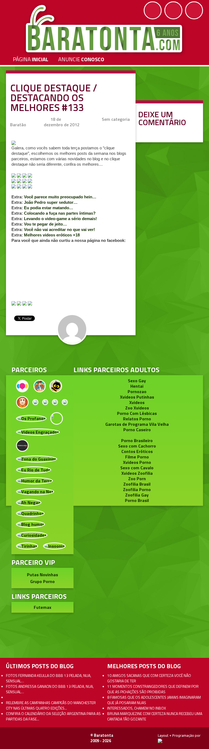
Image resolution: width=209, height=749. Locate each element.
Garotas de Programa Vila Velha (137, 424)
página (30, 59)
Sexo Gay (137, 380)
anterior (192, 342)
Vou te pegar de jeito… (45, 224)
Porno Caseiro (137, 429)
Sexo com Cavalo (136, 467)
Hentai (136, 386)
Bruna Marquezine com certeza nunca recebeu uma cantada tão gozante (154, 716)
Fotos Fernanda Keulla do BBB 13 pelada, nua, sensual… (48, 678)
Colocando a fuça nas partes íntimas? (60, 213)
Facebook (153, 10)
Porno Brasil (137, 500)
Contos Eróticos (137, 451)
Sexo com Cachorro (137, 446)
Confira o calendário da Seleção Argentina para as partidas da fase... (53, 716)
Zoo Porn (137, 478)
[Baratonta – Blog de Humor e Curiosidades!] (104, 29)
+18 (194, 10)
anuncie (81, 59)
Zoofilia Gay (137, 495)
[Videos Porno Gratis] (22, 445)
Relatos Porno (137, 418)
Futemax (42, 607)
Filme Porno (137, 457)
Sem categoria (116, 119)
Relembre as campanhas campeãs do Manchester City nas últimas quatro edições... (51, 705)
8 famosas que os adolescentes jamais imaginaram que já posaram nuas (154, 699)
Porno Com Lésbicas (137, 413)
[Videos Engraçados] (38, 431)
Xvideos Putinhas (137, 397)
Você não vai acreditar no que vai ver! (59, 229)
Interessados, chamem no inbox (136, 708)
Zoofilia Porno (137, 489)
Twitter (173, 10)
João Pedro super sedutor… (51, 202)
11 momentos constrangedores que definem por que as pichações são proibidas (153, 689)
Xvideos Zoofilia (137, 473)
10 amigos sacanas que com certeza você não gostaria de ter (149, 678)
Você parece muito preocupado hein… (60, 197)
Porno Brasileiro (137, 440)
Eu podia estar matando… (48, 207)
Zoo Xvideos (137, 408)
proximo (16, 342)
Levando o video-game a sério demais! (60, 218)
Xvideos (137, 402)
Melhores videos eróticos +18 (52, 235)
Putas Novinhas (42, 574)
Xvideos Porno (137, 462)
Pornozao (137, 391)
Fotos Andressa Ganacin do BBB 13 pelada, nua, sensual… (50, 689)
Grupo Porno (42, 581)
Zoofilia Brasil (136, 484)
